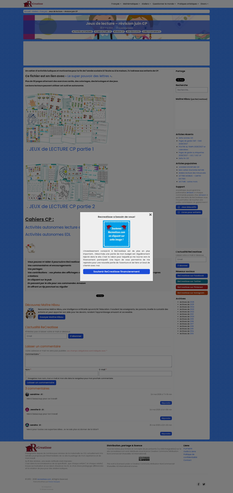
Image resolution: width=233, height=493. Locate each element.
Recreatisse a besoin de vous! (116, 217)
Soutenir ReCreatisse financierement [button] (116, 271)
